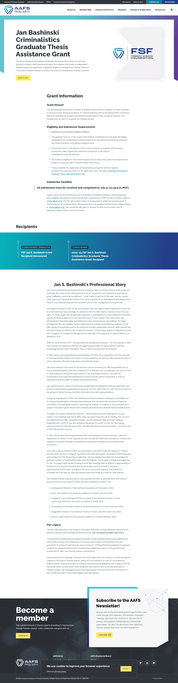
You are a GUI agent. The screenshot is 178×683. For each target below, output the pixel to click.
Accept (126, 669)
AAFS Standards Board (35, 2)
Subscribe (103, 635)
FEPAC (48, 2)
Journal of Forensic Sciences (14, 2)
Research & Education (140, 10)
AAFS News (58, 656)
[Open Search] (171, 10)
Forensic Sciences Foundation (64, 2)
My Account (170, 2)
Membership (85, 10)
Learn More (23, 636)
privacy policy (60, 671)
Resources (160, 10)
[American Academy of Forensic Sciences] (17, 9)
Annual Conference (104, 10)
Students (122, 10)
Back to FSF (23, 78)
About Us (71, 10)
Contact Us (154, 2)
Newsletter (126, 2)
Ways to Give (138, 2)
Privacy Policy (157, 678)
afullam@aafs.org (54, 201)
